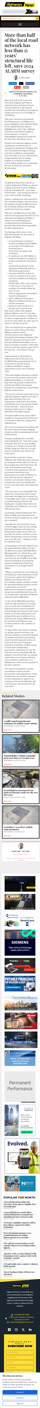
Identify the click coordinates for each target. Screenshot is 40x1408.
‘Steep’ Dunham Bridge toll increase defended (19, 1273)
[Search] (37, 18)
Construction (14, 92)
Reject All (20, 1403)
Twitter (29, 858)
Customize (20, 1398)
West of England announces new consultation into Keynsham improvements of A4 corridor (17, 1235)
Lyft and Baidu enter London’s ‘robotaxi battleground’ (21, 1265)
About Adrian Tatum (20, 854)
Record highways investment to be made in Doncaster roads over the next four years (21, 792)
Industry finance (26, 92)
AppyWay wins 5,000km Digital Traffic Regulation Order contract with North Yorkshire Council (20, 1255)
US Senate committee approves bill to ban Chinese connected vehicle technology (20, 1224)
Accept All (20, 1392)
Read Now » (8, 730)
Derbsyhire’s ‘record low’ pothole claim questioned (18, 828)
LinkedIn (20, 860)
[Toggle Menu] (20, 24)
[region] (20, 1390)
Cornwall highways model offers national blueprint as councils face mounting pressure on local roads (18, 1214)
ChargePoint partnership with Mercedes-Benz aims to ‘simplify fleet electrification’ (20, 1204)
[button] (13, 83)
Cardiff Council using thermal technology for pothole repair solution (20, 722)
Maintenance (27, 94)
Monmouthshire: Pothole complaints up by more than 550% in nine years (20, 757)
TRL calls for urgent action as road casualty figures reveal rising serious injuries (19, 1245)
